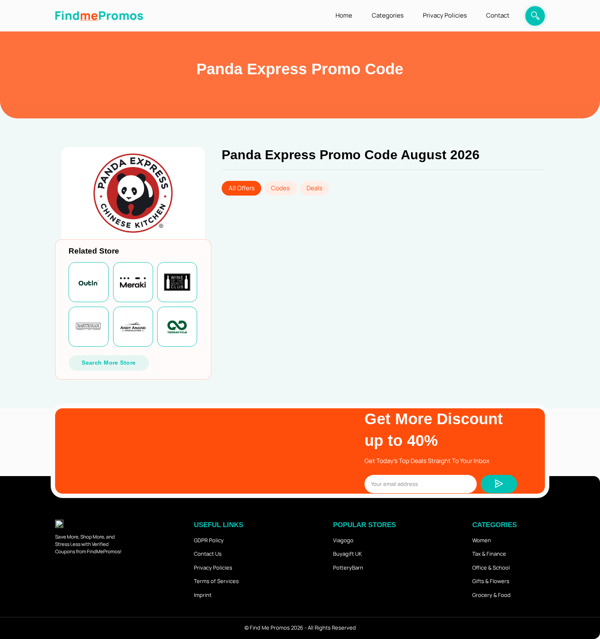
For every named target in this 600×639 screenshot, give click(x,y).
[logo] (99, 16)
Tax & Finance (489, 553)
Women (481, 540)
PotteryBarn (348, 567)
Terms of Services (216, 581)
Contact (497, 15)
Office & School (491, 567)
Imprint (202, 595)
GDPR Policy (209, 540)
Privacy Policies (445, 15)
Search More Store (109, 362)
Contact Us (208, 553)
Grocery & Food (491, 595)
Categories (388, 15)
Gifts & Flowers (490, 581)
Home (344, 15)
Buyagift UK (347, 553)
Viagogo (343, 540)
